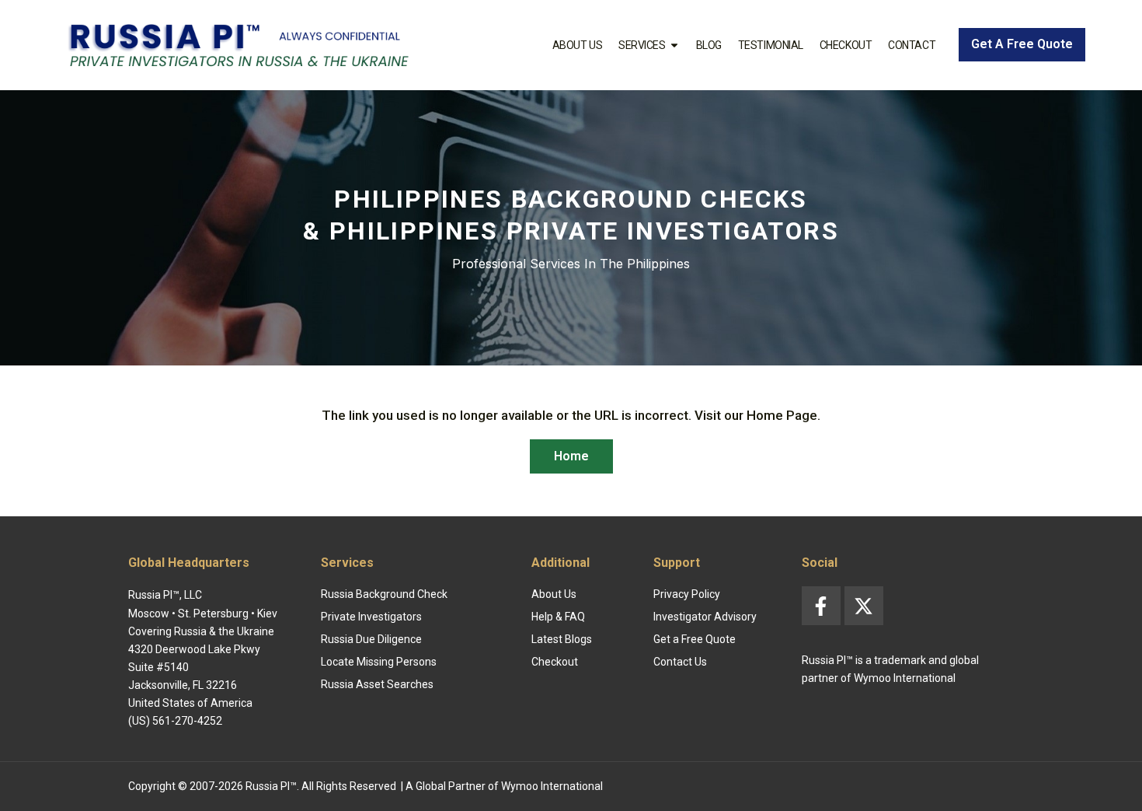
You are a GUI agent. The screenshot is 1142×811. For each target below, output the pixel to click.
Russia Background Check (384, 594)
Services (641, 45)
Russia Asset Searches (377, 684)
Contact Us (680, 661)
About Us (577, 45)
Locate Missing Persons (379, 661)
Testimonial (770, 45)
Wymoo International (552, 786)
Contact (911, 45)
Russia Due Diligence (371, 639)
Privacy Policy (686, 594)
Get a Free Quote (694, 639)
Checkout (846, 45)
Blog (709, 45)
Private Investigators (371, 616)
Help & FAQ (558, 616)
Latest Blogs (561, 639)
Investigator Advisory (705, 616)
